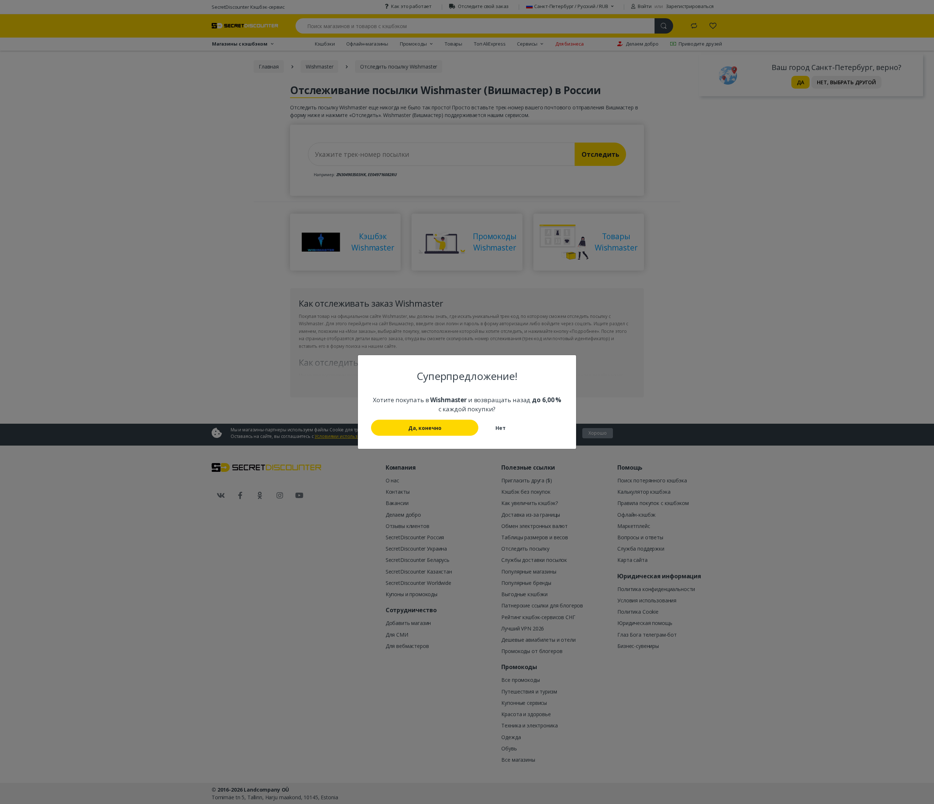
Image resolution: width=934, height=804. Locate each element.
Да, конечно (424, 427)
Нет (500, 427)
